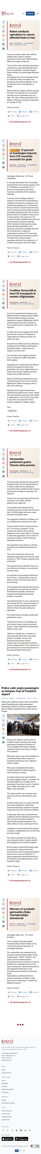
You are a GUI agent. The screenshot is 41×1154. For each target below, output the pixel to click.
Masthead (5, 1083)
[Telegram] (21, 1130)
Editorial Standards (7, 1089)
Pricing (4, 1100)
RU (24, 1150)
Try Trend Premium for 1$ (19, 122)
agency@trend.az (6, 1060)
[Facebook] (8, 1130)
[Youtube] (16, 1130)
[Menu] (37, 14)
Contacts (4, 1086)
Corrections (5, 1092)
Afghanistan (12, 411)
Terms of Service (7, 1111)
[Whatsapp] (3, 1130)
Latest (4, 1070)
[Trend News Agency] (7, 1041)
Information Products (8, 1103)
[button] (3, 22)
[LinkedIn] (25, 1130)
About (3, 1080)
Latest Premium (6, 1073)
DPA (35, 325)
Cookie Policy (6, 1119)
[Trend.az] (7, 13)
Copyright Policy (7, 1117)
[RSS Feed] (29, 1130)
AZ (20, 1150)
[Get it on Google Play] (21, 1139)
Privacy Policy (6, 1114)
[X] (12, 1130)
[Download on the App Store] (8, 1139)
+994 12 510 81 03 (7, 1058)
